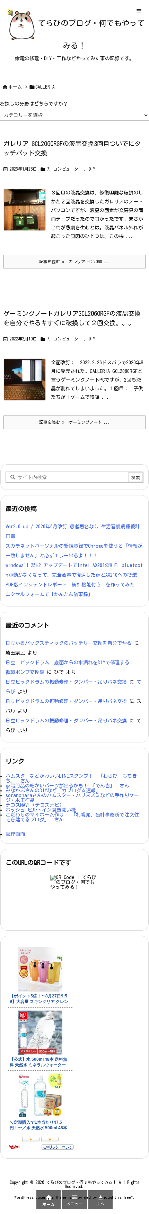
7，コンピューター (64, 169)
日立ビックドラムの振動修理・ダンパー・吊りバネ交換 (66, 681)
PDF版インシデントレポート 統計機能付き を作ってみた (70, 584)
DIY (92, 169)
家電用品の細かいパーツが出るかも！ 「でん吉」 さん (67, 785)
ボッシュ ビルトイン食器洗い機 (41, 809)
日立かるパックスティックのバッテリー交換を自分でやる (69, 643)
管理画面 (15, 834)
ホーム (15, 87)
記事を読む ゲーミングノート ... (74, 422)
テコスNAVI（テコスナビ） (35, 805)
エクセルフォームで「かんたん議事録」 (49, 594)
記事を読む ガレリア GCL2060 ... (74, 261)
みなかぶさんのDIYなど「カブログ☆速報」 (53, 790)
